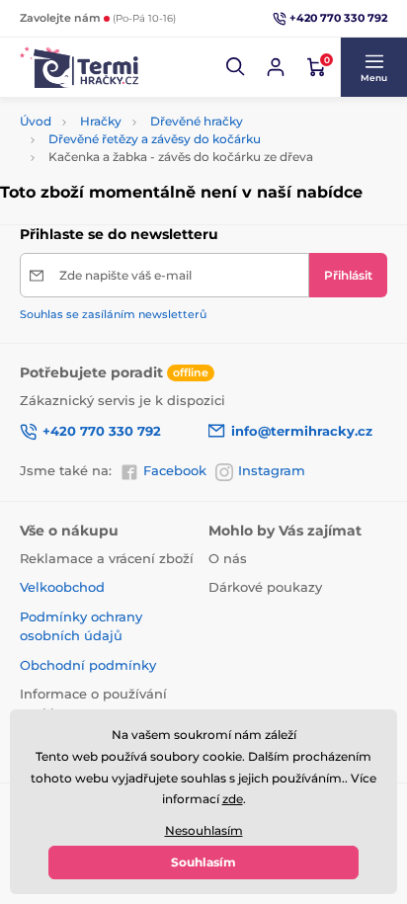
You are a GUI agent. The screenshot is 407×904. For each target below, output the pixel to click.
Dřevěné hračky (196, 121)
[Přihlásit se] (275, 67)
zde (232, 798)
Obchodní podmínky (88, 665)
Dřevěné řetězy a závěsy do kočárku (154, 138)
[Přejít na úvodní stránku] (79, 66)
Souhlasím (203, 862)
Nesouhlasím (204, 830)
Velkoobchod (62, 587)
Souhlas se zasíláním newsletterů (113, 314)
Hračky (101, 121)
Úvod (35, 121)
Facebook (174, 470)
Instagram (271, 470)
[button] (236, 67)
